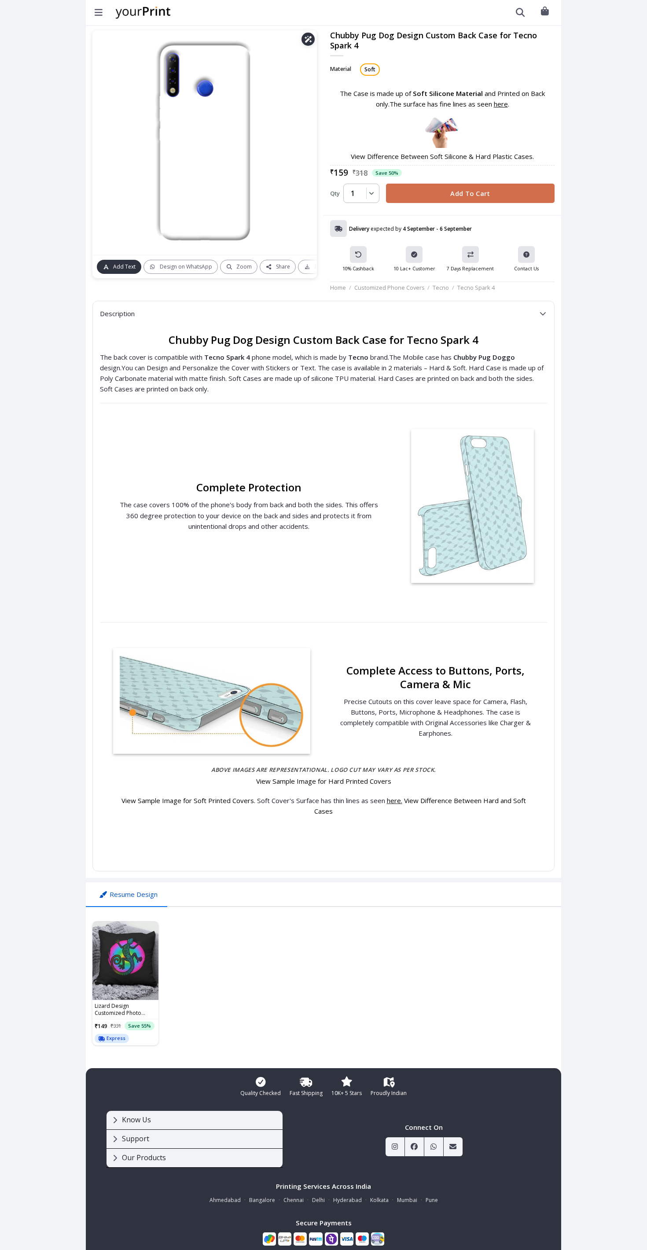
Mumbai (407, 1200)
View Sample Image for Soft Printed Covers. (189, 800)
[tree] (195, 1139)
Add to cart (470, 193)
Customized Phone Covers (389, 287)
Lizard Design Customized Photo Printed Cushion (118, 1010)
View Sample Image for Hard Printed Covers (323, 781)
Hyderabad (347, 1200)
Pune (432, 1200)
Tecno (441, 287)
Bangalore (262, 1200)
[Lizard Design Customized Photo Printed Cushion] (125, 960)
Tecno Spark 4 (476, 287)
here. (394, 800)
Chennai (293, 1200)
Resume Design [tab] (134, 894)
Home (338, 287)
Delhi (318, 1200)
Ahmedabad (225, 1200)
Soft (369, 69)
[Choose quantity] (370, 193)
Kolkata (379, 1200)
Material (340, 69)
